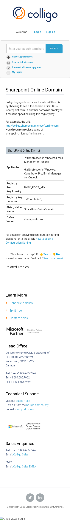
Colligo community (37, 404)
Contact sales (19, 318)
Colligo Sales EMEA (24, 466)
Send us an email (53, 258)
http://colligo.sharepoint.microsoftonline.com (32, 125)
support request (26, 409)
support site (23, 400)
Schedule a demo (21, 303)
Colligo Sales (21, 454)
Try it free (16, 310)
